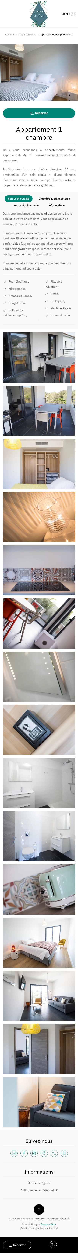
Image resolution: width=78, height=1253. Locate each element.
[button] (68, 14)
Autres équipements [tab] (26, 205)
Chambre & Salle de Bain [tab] (54, 199)
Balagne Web (48, 1224)
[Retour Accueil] (39, 14)
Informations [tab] (56, 205)
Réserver (41, 113)
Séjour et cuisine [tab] (18, 199)
